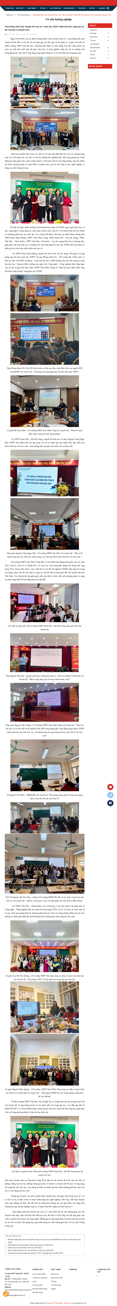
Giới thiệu (93, 33)
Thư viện (93, 51)
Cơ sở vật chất (38, 1285)
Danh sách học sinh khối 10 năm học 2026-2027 (25, 1248)
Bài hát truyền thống (40, 1289)
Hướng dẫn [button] (38, 1269)
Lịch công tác (94, 44)
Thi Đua (53, 1281)
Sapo (85, 1303)
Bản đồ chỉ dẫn (38, 1292)
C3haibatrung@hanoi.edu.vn (15, 1295)
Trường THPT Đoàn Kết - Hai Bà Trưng (59, 1303)
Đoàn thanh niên (57, 1278)
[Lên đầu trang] (111, 1298)
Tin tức (92, 54)
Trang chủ (93, 30)
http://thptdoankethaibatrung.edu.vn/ (18, 1290)
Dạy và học (55, 1274)
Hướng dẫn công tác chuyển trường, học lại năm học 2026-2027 (30, 1245)
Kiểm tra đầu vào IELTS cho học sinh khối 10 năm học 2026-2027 (31, 1250)
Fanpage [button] (73, 1269)
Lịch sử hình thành (39, 1274)
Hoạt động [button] (56, 1269)
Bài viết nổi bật (95, 66)
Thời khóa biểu (95, 47)
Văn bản (93, 58)
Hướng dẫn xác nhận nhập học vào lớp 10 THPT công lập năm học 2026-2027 (35, 1253)
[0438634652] (5, 1294)
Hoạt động (93, 37)
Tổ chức (93, 40)
